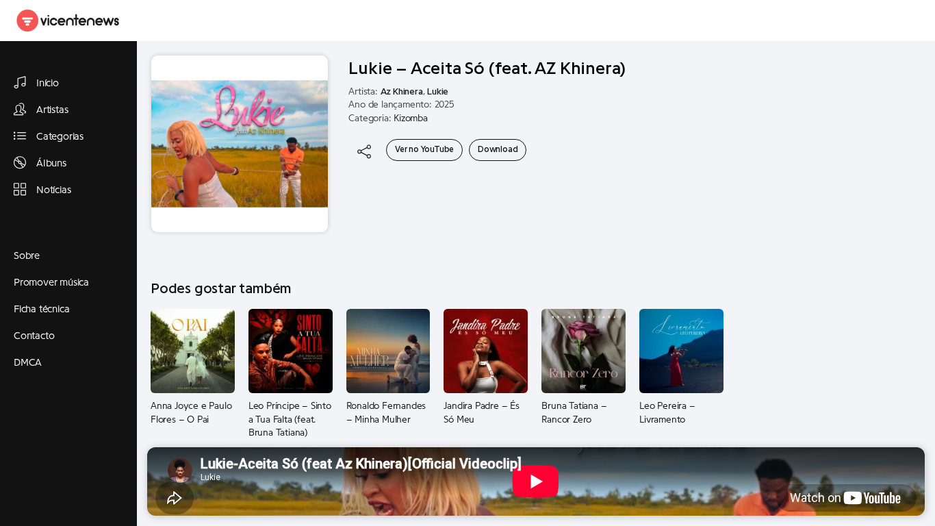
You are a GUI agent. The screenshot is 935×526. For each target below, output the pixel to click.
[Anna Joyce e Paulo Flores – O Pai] (193, 350)
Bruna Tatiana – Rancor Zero (573, 413)
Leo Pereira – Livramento (667, 413)
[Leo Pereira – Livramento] (681, 350)
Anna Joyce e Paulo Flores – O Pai (191, 413)
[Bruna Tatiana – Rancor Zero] (583, 350)
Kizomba (411, 118)
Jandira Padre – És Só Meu (481, 413)
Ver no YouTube (424, 149)
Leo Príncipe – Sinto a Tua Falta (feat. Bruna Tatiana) (289, 419)
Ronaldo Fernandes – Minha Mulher (386, 413)
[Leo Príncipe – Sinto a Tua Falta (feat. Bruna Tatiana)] (290, 350)
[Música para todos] (68, 20)
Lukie (437, 92)
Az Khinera (402, 92)
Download (497, 149)
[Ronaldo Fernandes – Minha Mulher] (388, 350)
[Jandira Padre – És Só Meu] (486, 350)
